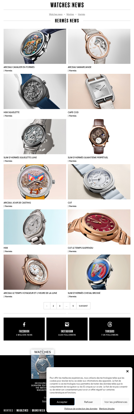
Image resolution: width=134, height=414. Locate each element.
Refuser (88, 402)
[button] (127, 371)
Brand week (38, 410)
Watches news (55, 14)
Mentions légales (107, 408)
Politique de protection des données (80, 408)
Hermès (81, 14)
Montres (70, 14)
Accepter (62, 402)
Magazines (23, 410)
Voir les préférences (115, 402)
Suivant (83, 305)
